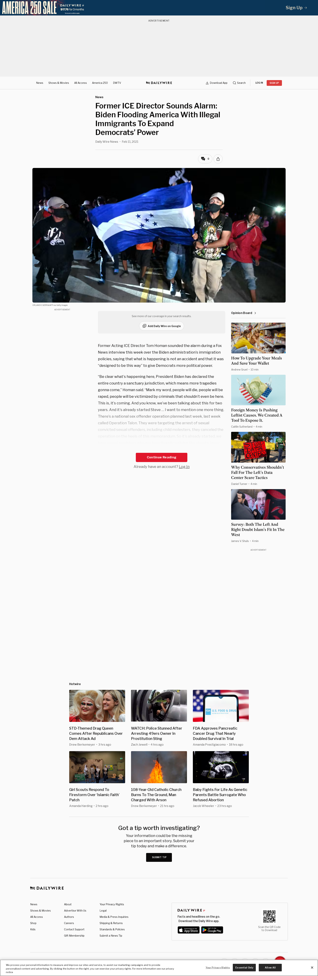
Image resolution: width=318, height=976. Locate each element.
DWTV (117, 82)
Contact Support (74, 929)
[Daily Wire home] (159, 83)
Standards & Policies (112, 929)
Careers (69, 923)
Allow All (270, 967)
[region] (159, 968)
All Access (80, 82)
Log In (184, 466)
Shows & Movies (58, 82)
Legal (103, 910)
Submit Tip (159, 857)
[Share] (218, 159)
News (39, 82)
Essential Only (244, 967)
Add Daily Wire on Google (164, 326)
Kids (33, 929)
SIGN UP (274, 83)
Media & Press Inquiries (114, 916)
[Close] (312, 967)
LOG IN (259, 82)
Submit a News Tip (111, 935)
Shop (33, 923)
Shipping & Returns (111, 923)
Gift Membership (74, 935)
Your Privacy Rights (112, 904)
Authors (69, 916)
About (68, 904)
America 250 (100, 82)
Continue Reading (161, 457)
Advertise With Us (75, 910)
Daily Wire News (106, 141)
